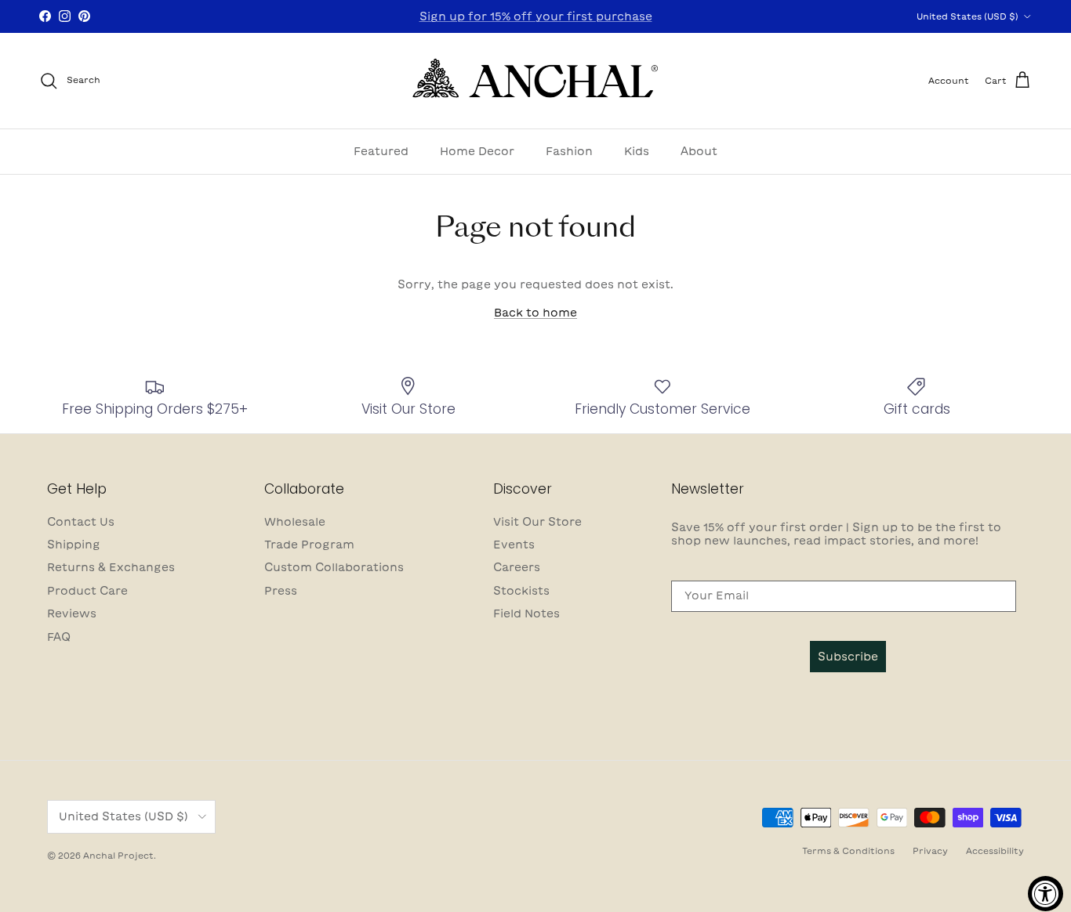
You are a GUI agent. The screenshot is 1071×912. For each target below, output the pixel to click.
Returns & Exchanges (111, 567)
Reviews (71, 613)
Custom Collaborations (334, 567)
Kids (636, 150)
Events (514, 544)
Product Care (87, 590)
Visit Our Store (537, 521)
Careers (516, 567)
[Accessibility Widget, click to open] (1045, 893)
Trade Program (309, 544)
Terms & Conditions (848, 850)
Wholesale (294, 521)
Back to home (535, 312)
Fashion (569, 150)
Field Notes (526, 613)
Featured (381, 150)
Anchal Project (118, 855)
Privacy (930, 850)
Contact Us (80, 521)
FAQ (59, 637)
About (699, 150)
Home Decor (477, 150)
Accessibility (995, 850)
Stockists (521, 590)
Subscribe (848, 656)
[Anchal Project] (535, 81)
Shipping (73, 544)
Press (280, 590)
